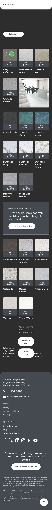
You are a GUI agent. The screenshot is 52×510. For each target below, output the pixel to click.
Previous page (26, 341)
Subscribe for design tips (26, 466)
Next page (26, 353)
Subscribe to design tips (22, 226)
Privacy (6, 407)
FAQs (5, 429)
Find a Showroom (10, 426)
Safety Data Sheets (11, 433)
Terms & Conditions (11, 411)
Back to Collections (39, 355)
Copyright (7, 414)
